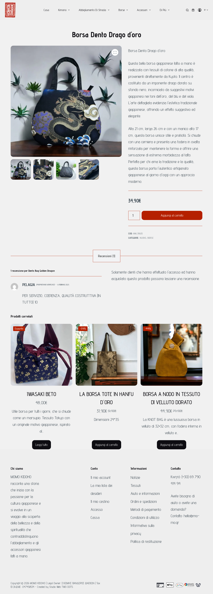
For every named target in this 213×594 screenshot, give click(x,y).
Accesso (97, 509)
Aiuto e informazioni (145, 493)
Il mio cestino (100, 501)
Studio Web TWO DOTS (61, 586)
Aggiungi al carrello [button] (106, 444)
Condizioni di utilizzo (145, 517)
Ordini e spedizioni (144, 501)
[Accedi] (199, 10)
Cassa (95, 517)
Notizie (135, 477)
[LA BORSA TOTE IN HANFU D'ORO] (106, 355)
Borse (121, 10)
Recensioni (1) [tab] (106, 256)
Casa (46, 10)
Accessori (142, 10)
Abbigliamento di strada (92, 10)
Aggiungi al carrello (172, 215)
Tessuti (136, 485)
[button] (206, 10)
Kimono (62, 10)
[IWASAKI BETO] (41, 355)
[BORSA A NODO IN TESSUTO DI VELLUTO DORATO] (171, 355)
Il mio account (101, 477)
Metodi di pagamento (146, 509)
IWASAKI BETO (41, 394)
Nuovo (143, 237)
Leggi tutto (41, 444)
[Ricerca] (187, 10)
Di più (163, 10)
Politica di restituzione (146, 541)
